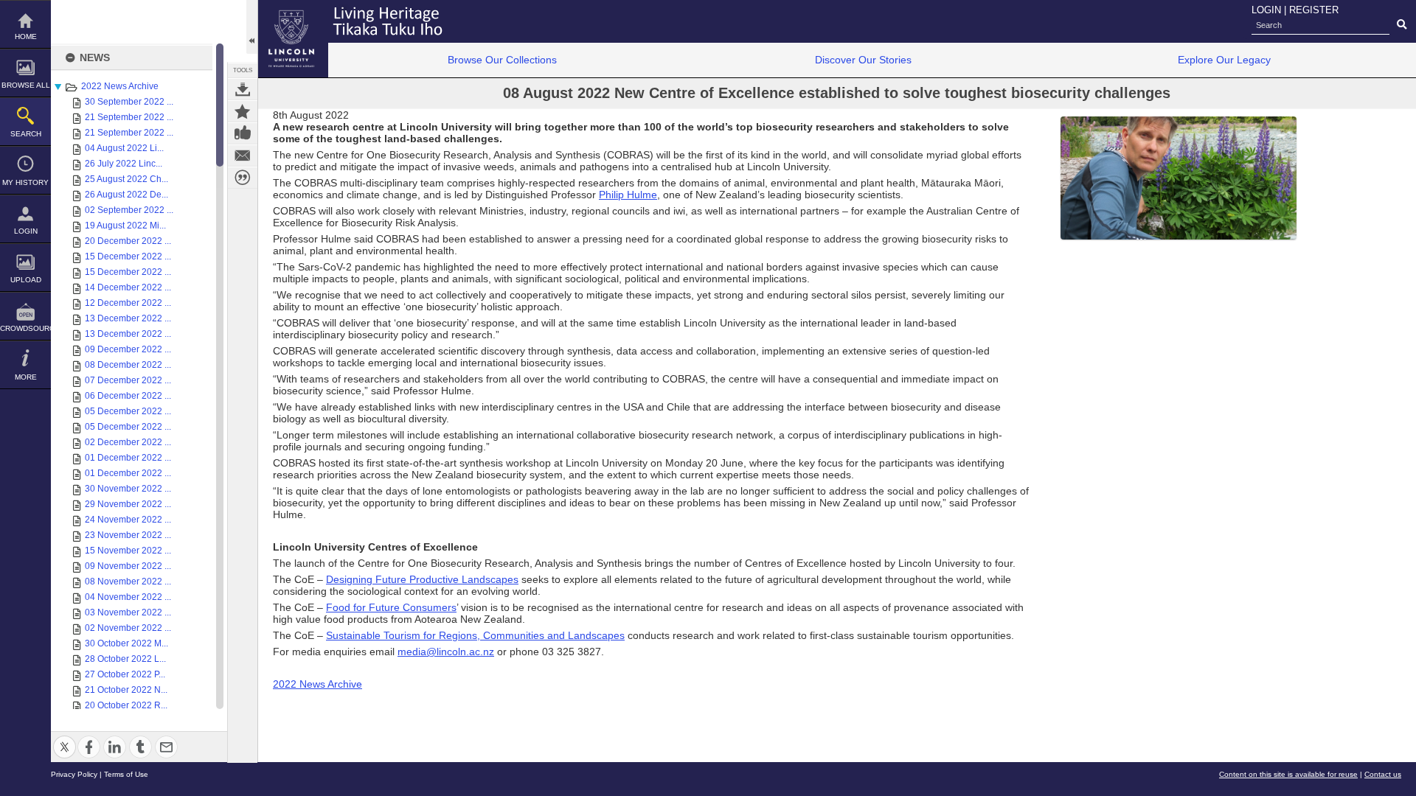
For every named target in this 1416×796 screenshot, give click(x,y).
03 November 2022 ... (128, 612)
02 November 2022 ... (128, 628)
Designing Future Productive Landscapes (422, 579)
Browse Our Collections (502, 60)
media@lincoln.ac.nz (446, 651)
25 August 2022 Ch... (126, 179)
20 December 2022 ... (128, 241)
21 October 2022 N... (126, 690)
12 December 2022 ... (128, 303)
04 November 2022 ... (128, 597)
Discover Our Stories (863, 60)
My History (25, 182)
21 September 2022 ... (129, 117)
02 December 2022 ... (128, 442)
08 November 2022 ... (128, 581)
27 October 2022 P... (125, 674)
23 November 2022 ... (128, 535)
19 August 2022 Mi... (125, 225)
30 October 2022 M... (126, 643)
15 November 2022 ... (128, 550)
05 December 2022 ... (128, 411)
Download (242, 89)
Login (26, 231)
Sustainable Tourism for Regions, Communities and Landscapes (475, 635)
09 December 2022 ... (128, 349)
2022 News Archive (120, 86)
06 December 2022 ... (128, 396)
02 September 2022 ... (129, 210)
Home (26, 36)
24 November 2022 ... (128, 519)
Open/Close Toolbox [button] (251, 27)
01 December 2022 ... (128, 458)
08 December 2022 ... (128, 365)
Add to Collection (242, 111)
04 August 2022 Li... (124, 148)
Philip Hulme (628, 194)
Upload (25, 280)
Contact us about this (242, 155)
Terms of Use (126, 774)
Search (25, 134)
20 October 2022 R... (126, 705)
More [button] (26, 377)
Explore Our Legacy (1224, 60)
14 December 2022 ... (128, 287)
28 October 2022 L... (125, 659)
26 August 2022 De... (126, 194)
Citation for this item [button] (242, 178)
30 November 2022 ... (128, 488)
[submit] (1401, 25)
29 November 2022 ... (128, 504)
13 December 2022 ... (128, 318)
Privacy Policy (74, 774)
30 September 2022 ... (129, 102)
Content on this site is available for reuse (1288, 774)
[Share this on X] (64, 738)
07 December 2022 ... (128, 380)
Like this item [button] (242, 133)
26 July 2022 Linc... (123, 163)
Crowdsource (25, 328)
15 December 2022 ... (128, 256)
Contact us (1382, 774)
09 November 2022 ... (128, 566)
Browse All (25, 85)
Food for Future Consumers (391, 607)
